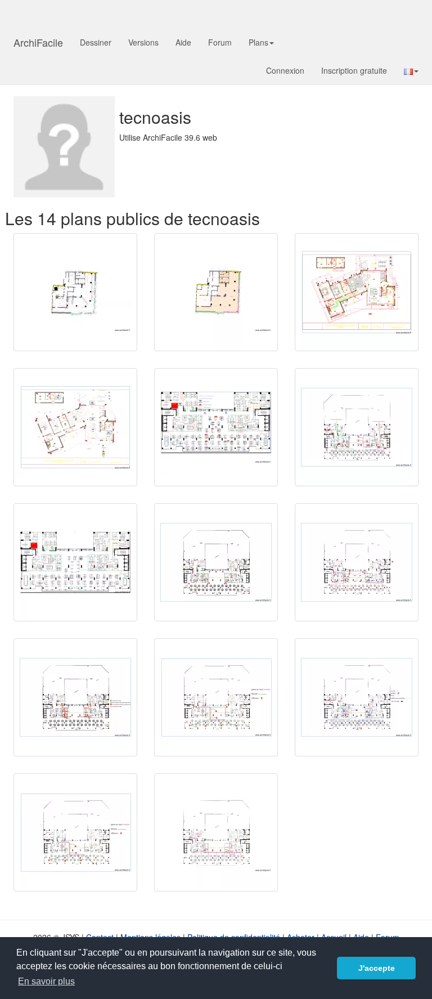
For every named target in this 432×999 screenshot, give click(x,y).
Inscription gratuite (354, 70)
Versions (143, 42)
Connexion (285, 70)
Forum (220, 42)
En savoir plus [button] (46, 981)
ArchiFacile (38, 42)
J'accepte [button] (376, 968)
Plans (258, 42)
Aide (183, 42)
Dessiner (95, 42)
